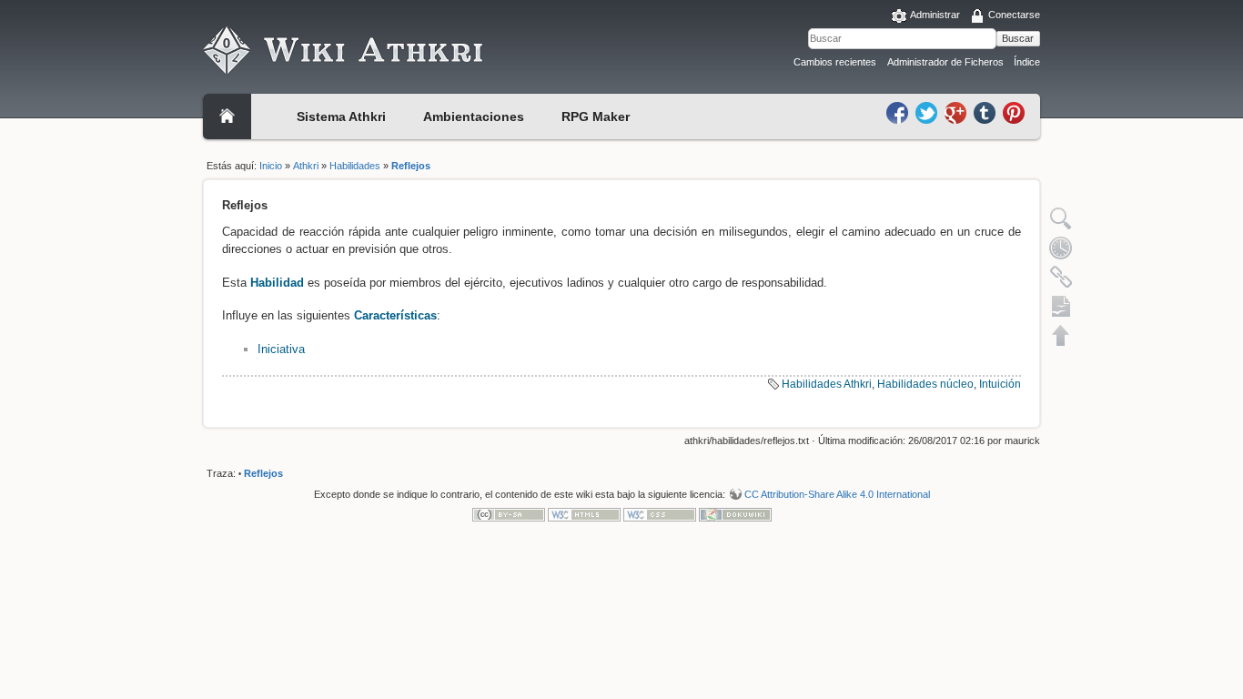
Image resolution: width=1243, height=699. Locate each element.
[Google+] (957, 111)
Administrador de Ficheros (945, 61)
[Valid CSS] (659, 514)
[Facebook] (899, 111)
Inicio (270, 165)
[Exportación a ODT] (1061, 305)
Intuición (1000, 384)
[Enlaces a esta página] (1061, 276)
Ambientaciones (473, 116)
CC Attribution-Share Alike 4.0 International (837, 494)
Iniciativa (281, 349)
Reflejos (410, 165)
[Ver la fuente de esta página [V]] (1061, 218)
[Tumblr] (986, 111)
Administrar (935, 14)
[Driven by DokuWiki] (735, 514)
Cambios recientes (834, 61)
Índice (1027, 61)
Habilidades (354, 165)
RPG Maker (595, 116)
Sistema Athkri (341, 116)
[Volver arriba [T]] (1061, 335)
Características (395, 315)
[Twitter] (928, 111)
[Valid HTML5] (584, 514)
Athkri (305, 165)
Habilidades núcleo (925, 384)
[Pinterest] (1014, 111)
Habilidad (277, 282)
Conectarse (1014, 14)
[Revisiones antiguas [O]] (1061, 247)
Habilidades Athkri (827, 384)
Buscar (1018, 38)
